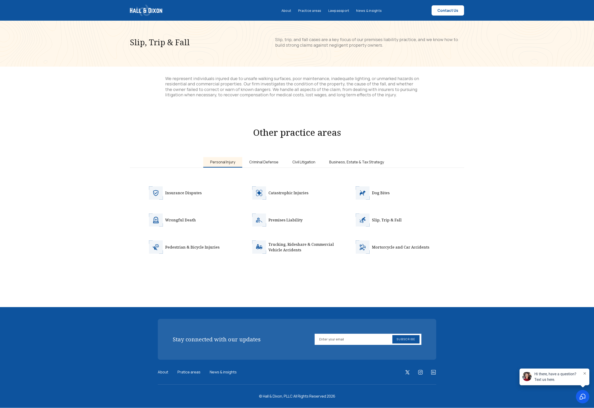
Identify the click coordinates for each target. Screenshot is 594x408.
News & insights (369, 10)
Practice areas (309, 10)
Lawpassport (338, 10)
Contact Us (447, 10)
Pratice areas (189, 372)
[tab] (222, 162)
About (286, 10)
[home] (146, 10)
